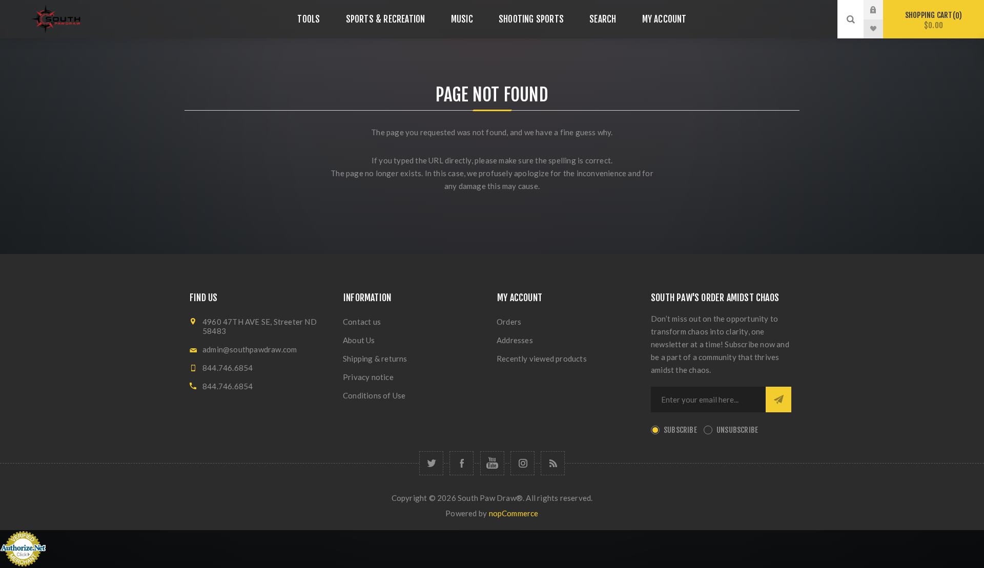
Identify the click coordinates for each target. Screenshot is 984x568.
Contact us (362, 321)
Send (778, 399)
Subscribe (680, 430)
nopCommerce (514, 513)
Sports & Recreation (385, 19)
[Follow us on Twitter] (431, 463)
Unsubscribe (737, 430)
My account (664, 19)
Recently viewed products (542, 358)
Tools (308, 19)
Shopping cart (932, 20)
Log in (881, 10)
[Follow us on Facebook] (461, 463)
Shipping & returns (375, 358)
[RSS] (553, 463)
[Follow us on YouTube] (492, 463)
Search (602, 19)
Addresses (515, 340)
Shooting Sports (531, 19)
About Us (359, 340)
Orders (509, 321)
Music (462, 19)
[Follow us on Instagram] (522, 463)
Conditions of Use (374, 395)
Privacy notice (368, 377)
